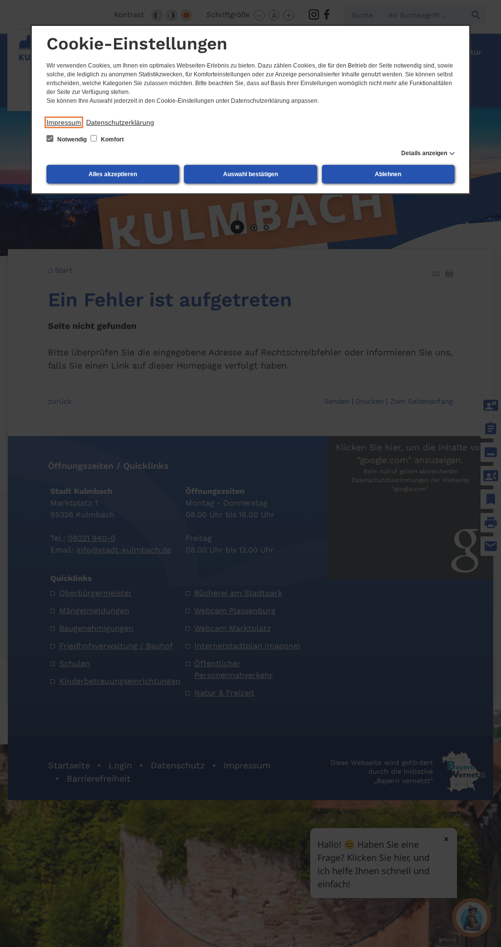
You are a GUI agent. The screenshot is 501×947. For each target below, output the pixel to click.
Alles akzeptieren (113, 174)
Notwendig (72, 139)
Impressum (63, 122)
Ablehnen (388, 174)
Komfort (111, 139)
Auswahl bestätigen (250, 174)
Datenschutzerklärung (120, 122)
